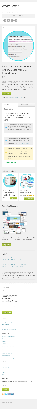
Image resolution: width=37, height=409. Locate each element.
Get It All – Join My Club (8, 346)
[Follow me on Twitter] (8, 20)
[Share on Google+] (12, 162)
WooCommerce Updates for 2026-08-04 (12, 266)
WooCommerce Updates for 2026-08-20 (12, 257)
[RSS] (4, 20)
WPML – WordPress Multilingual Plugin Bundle (13, 327)
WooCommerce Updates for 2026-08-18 (12, 259)
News (3, 369)
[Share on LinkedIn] (15, 162)
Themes (4, 343)
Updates (4, 372)
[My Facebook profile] (12, 20)
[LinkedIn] (12, 394)
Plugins (4, 338)
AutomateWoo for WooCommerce (10, 329)
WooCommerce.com (6, 99)
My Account (5, 365)
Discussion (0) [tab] (24, 104)
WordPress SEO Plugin (7, 353)
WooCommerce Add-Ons (17, 97)
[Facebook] (9, 394)
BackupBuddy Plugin (7, 324)
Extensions (9, 97)
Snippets (4, 341)
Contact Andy (5, 367)
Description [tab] (6, 104)
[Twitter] (6, 394)
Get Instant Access (29, 198)
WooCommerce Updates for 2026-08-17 (12, 262)
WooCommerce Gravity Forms (9, 358)
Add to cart (6, 93)
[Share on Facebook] (9, 162)
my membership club (15, 86)
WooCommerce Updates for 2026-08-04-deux (14, 264)
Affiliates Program (6, 374)
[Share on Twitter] (7, 162)
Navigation (20, 16)
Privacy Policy (17, 404)
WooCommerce (6, 355)
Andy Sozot (10, 6)
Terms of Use (24, 404)
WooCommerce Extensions (8, 336)
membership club (16, 151)
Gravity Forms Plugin (7, 322)
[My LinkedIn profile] (15, 20)
